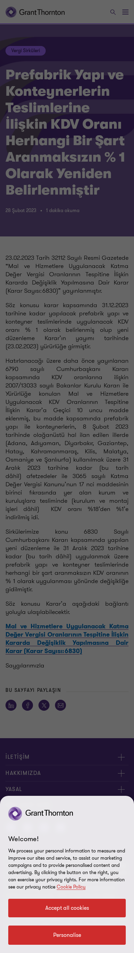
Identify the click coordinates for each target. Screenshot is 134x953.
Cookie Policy (71, 887)
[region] (67, 874)
